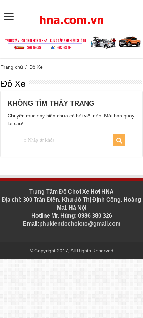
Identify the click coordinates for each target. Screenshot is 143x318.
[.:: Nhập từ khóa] (119, 140)
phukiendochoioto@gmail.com (79, 224)
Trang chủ (12, 67)
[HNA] (71, 16)
